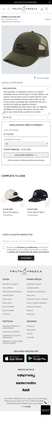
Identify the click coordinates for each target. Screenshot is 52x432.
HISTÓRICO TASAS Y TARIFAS (37, 299)
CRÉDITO (30, 311)
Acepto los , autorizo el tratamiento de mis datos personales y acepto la (28, 249)
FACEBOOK (31, 326)
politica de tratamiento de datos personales (29, 252)
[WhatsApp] (46, 402)
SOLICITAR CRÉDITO (24, 155)
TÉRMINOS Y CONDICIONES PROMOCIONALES (13, 342)
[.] (41, 8)
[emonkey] (26, 376)
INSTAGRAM (31, 330)
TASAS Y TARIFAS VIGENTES (37, 303)
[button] (26, 50)
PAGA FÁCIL (31, 296)
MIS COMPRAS (8, 288)
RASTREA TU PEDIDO (10, 284)
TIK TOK (30, 334)
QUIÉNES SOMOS (33, 288)
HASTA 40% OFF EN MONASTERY (25, 2)
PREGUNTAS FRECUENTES (12, 292)
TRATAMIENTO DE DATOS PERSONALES (12, 337)
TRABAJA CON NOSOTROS (36, 292)
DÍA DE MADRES (8, 307)
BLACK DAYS (7, 303)
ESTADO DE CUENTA (34, 307)
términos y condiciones (27, 247)
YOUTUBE (30, 338)
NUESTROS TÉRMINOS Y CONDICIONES (11, 327)
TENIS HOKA (7, 299)
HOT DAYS (6, 314)
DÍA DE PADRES (8, 311)
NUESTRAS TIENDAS (34, 284)
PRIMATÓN (31, 314)
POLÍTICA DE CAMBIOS (11, 332)
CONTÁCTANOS (8, 296)
